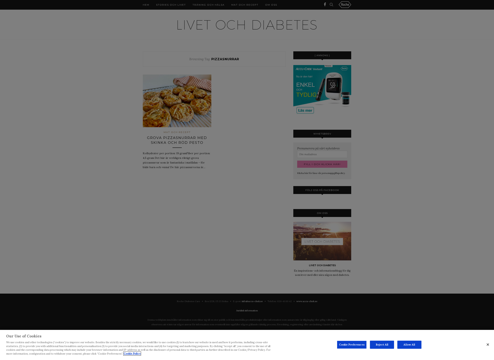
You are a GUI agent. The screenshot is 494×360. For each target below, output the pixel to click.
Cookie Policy (132, 353)
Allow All (409, 344)
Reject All (382, 344)
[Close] (488, 344)
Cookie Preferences (352, 344)
